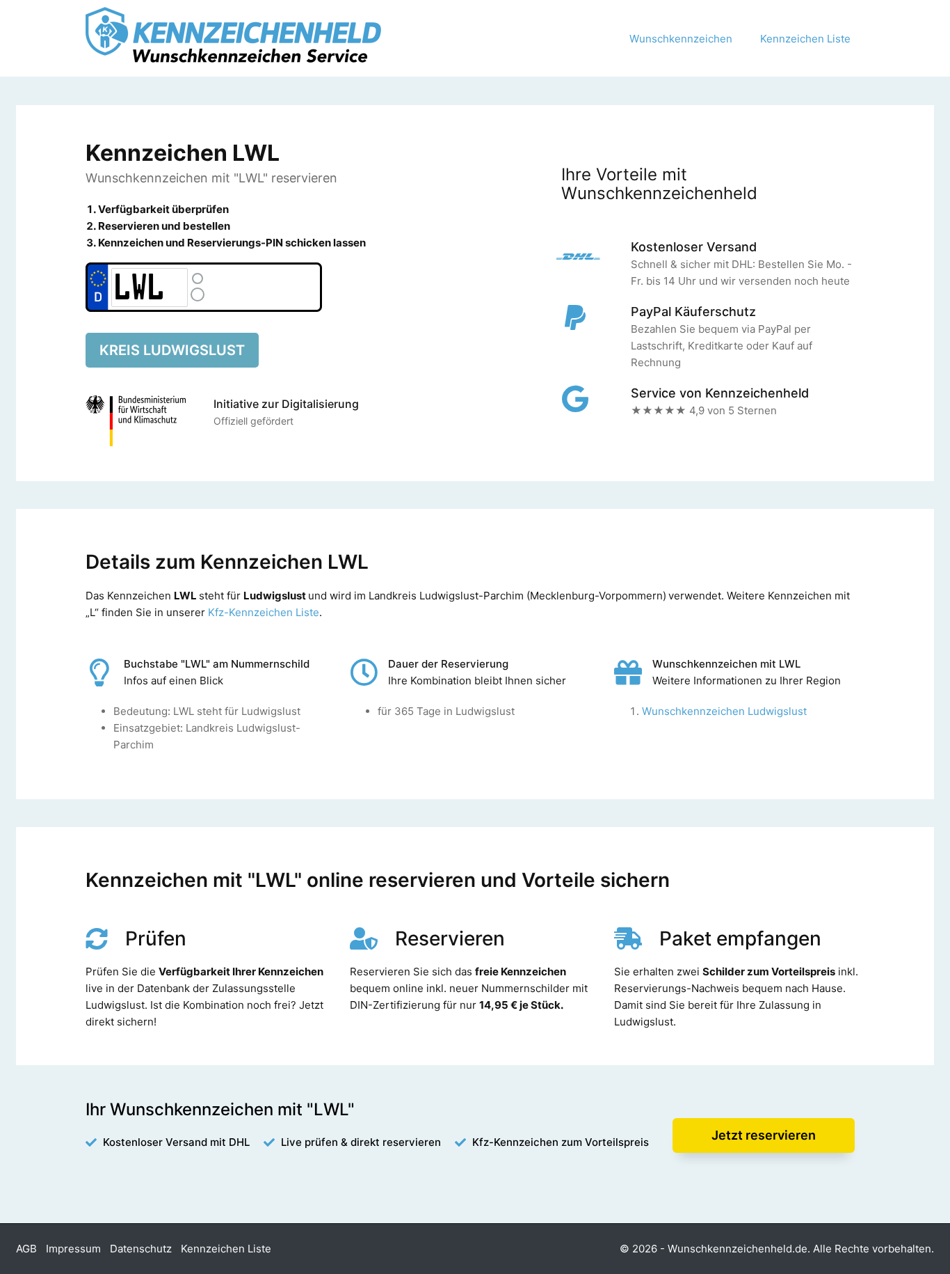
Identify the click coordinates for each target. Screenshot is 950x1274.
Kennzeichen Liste (805, 38)
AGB (26, 1248)
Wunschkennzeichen (680, 38)
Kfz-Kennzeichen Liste (263, 612)
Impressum (73, 1248)
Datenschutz (141, 1248)
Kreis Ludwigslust (172, 350)
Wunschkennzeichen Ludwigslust (724, 711)
